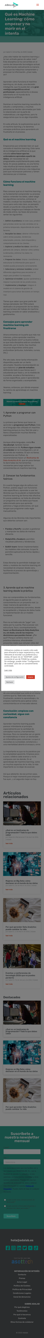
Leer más (8, 670)
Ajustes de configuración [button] (15, 677)
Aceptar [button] (30, 677)
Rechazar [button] (9, 682)
